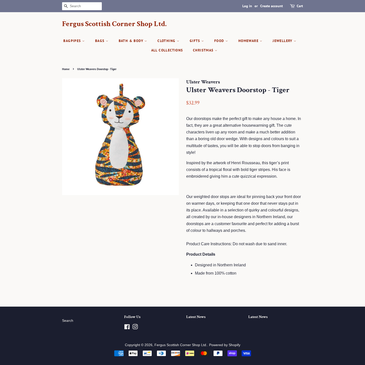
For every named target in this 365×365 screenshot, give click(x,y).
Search (67, 321)
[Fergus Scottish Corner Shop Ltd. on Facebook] (127, 328)
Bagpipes (72, 41)
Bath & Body (132, 41)
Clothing (167, 41)
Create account (271, 6)
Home (66, 69)
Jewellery (283, 41)
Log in (247, 6)
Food (219, 41)
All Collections (167, 50)
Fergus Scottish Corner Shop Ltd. (114, 24)
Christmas (204, 50)
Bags (100, 41)
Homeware (249, 41)
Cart (300, 6)
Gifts (195, 41)
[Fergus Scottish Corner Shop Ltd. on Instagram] (135, 328)
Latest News (196, 317)
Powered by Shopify (224, 345)
